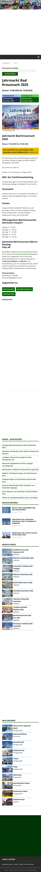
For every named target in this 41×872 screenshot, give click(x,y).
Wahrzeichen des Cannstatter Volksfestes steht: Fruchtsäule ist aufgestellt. (24, 521)
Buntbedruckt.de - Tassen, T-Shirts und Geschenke (17, 864)
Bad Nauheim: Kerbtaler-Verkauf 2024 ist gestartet (20, 470)
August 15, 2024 (18, 512)
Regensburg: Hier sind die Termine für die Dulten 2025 (24, 534)
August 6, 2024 (17, 525)
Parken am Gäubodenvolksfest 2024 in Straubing (20, 498)
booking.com (32, 152)
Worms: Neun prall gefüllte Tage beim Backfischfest (23, 509)
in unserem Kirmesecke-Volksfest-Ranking (20, 254)
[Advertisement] (20, 32)
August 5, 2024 (17, 537)
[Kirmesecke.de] (20, 8)
